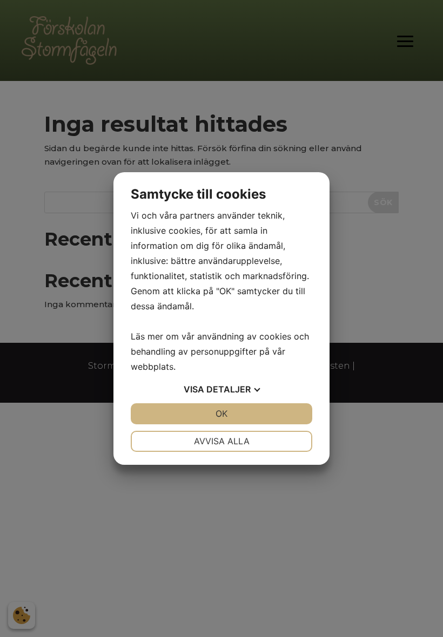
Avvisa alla (222, 441)
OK (221, 413)
